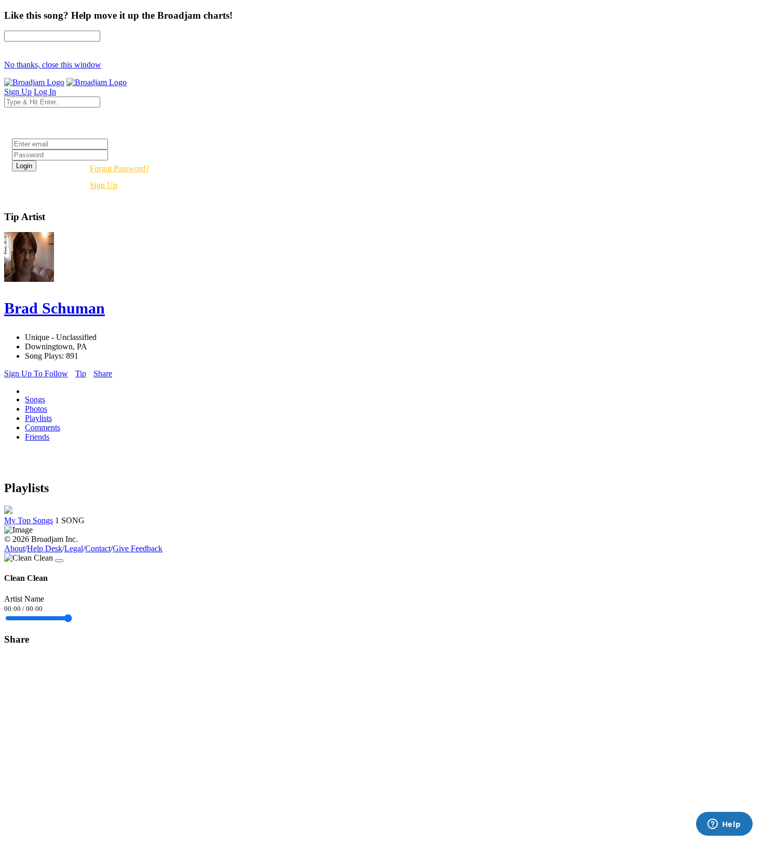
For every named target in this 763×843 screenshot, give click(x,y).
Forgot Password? (119, 168)
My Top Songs (28, 520)
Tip (80, 373)
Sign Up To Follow (36, 373)
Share (102, 373)
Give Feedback (137, 548)
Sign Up (103, 185)
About (14, 548)
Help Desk (44, 548)
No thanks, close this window (52, 64)
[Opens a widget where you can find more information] (724, 825)
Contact (98, 548)
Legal (73, 548)
